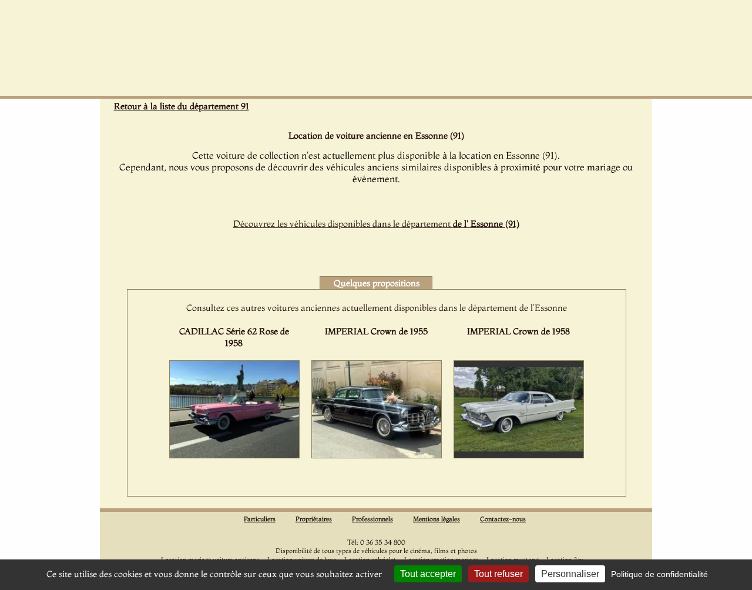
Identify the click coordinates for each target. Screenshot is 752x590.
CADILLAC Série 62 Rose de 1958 (234, 337)
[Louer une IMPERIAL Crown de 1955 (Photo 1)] (376, 455)
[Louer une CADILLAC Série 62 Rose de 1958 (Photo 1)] (234, 455)
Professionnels (372, 519)
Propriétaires (314, 519)
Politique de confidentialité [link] (659, 574)
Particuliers (260, 519)
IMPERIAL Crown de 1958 (518, 331)
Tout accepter (428, 574)
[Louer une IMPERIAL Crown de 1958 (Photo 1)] (519, 455)
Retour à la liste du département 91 (181, 106)
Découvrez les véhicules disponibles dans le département (376, 223)
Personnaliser (570, 574)
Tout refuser (498, 574)
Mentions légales (436, 519)
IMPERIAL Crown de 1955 (376, 331)
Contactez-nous (503, 519)
